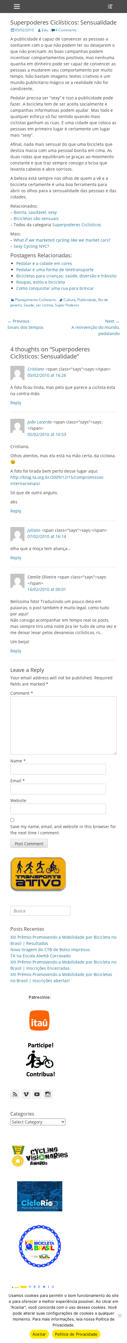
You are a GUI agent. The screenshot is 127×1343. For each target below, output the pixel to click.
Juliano (33, 530)
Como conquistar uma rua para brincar (55, 288)
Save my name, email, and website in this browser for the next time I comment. (63, 829)
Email (17, 780)
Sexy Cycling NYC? (31, 246)
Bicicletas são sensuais (36, 218)
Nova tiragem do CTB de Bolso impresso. (50, 949)
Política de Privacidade (76, 1334)
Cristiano (35, 369)
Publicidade (86, 299)
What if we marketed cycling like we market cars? (62, 240)
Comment (21, 693)
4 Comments (66, 30)
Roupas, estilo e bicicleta (40, 282)
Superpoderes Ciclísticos (76, 224)
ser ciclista (44, 305)
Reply (15, 402)
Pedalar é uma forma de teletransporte (55, 269)
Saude (29, 305)
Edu (45, 30)
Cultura (70, 299)
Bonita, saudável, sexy (35, 212)
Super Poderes (67, 305)
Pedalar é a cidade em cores (44, 263)
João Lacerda (39, 422)
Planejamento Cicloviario (35, 299)
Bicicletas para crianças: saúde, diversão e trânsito (66, 276)
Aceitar (39, 1334)
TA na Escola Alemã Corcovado (40, 956)
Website (18, 800)
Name (18, 761)
